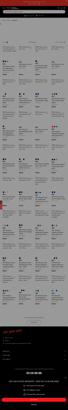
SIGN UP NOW (34, 399)
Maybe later (34, 404)
